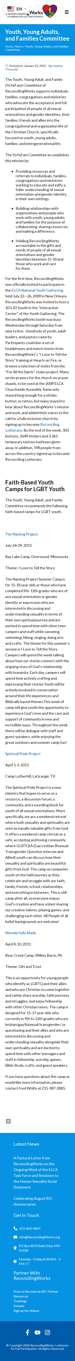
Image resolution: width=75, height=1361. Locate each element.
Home (9, 46)
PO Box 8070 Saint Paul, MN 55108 (39, 1248)
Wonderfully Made (20, 932)
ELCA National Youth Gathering (37, 290)
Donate (19, 1306)
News (19, 46)
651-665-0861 (30, 1228)
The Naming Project (21, 534)
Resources (21, 1296)
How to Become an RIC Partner (36, 1291)
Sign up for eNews (26, 1310)
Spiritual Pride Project (23, 753)
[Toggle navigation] (67, 12)
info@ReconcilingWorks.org (39, 1237)
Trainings (20, 1301)
